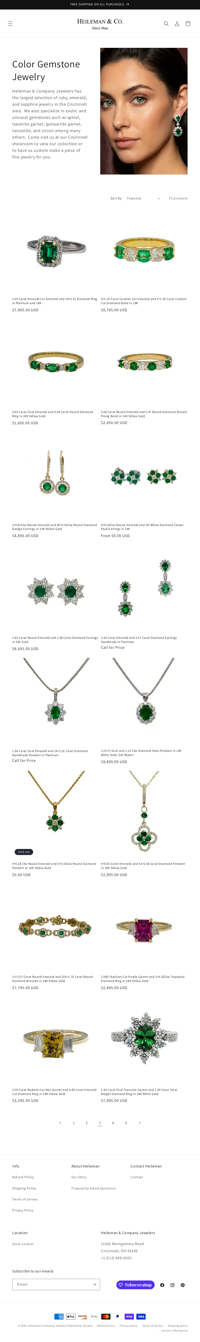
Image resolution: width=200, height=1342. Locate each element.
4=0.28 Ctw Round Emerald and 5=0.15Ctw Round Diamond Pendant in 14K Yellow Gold (54, 866)
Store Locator (23, 1244)
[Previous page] (60, 1122)
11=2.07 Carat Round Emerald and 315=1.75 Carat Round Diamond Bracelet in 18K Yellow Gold (52, 979)
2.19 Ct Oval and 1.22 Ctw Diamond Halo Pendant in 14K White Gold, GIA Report (141, 753)
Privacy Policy (22, 1210)
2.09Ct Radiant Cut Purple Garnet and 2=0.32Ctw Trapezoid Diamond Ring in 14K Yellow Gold (143, 979)
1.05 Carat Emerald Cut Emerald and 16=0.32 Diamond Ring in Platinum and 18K (54, 301)
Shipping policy (178, 1325)
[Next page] (139, 1122)
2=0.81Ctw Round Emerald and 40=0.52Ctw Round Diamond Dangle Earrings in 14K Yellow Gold (54, 527)
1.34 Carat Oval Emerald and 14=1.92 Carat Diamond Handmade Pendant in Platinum (50, 753)
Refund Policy (23, 1177)
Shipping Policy (24, 1188)
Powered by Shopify (80, 1325)
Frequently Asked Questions (93, 1188)
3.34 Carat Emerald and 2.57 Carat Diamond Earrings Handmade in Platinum (139, 640)
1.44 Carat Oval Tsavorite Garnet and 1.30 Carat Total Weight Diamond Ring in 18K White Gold (139, 1092)
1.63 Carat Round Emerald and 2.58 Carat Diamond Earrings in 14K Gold (55, 640)
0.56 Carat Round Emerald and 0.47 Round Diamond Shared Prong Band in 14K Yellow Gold (144, 414)
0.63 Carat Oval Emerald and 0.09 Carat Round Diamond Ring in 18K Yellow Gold (52, 414)
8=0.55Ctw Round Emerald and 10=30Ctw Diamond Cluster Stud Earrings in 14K (142, 527)
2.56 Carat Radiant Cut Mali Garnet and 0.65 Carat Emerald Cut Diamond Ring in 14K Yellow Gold (54, 1092)
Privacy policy (129, 1325)
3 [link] (100, 1122)
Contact (136, 1177)
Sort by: (116, 198)
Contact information (174, 1330)
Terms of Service (25, 1199)
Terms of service (152, 1325)
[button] (10, 23)
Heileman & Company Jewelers (47, 1325)
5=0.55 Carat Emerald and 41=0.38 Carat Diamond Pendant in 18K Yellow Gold (143, 866)
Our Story (78, 1177)
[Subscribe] (94, 1284)
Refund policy (106, 1325)
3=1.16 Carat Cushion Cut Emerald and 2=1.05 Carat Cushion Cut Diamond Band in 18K (144, 301)
